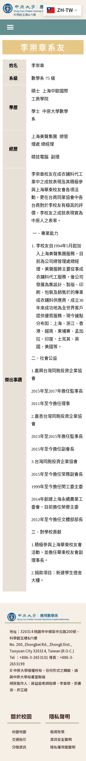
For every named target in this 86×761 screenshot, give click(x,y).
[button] (10, 27)
